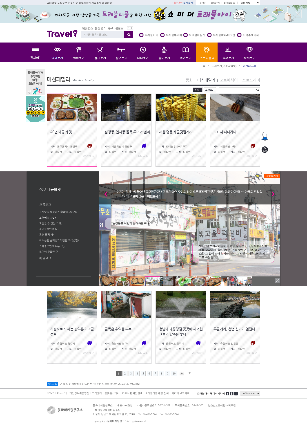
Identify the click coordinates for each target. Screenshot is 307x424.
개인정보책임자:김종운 (107, 410)
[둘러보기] (100, 52)
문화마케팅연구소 (103, 405)
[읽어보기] (185, 52)
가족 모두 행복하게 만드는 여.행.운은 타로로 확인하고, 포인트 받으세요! (100, 383)
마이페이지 (229, 3)
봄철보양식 (121, 28)
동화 (189, 80)
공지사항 (52, 383)
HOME (50, 393)
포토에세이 (229, 80)
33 (190, 373)
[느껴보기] (207, 52)
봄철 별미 (100, 28)
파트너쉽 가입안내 (132, 393)
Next (275, 194)
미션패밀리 (206, 80)
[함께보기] (249, 52)
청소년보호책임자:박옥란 (222, 405)
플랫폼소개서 (112, 393)
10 (174, 373)
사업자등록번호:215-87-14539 (153, 405)
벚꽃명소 (87, 28)
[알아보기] (57, 52)
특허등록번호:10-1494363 (189, 405)
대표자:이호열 (125, 405)
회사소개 (62, 393)
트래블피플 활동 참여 (157, 393)
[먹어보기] (78, 52)
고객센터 (97, 393)
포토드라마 (251, 80)
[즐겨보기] (121, 52)
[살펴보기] (228, 52)
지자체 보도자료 (180, 393)
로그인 (202, 3)
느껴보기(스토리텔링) (223, 65)
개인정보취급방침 (79, 393)
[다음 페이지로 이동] (181, 373)
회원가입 (215, 3)
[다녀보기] (143, 52)
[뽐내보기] (164, 52)
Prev (103, 194)
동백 (110, 28)
